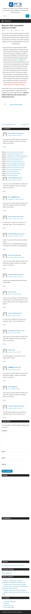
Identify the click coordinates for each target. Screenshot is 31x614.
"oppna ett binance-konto (15, 406)
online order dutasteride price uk (15, 159)
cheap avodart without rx (13, 171)
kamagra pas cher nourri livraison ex (16, 158)
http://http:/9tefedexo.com (15, 233)
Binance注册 (11, 386)
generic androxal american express (15, 152)
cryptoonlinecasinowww (14, 274)
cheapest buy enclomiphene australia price (17, 156)
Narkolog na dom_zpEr (9, 590)
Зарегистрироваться (13, 177)
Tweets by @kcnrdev (7, 573)
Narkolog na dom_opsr (9, 586)
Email (3, 458)
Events (5, 603)
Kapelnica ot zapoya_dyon (10, 580)
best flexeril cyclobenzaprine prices (15, 161)
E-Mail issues (25, 124)
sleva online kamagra (12, 175)
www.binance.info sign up (15, 330)
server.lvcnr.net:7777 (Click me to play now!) (13, 565)
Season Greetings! (21, 584)
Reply (4, 146)
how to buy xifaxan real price (14, 173)
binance (10, 350)
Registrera (11, 292)
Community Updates (9, 601)
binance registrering (13, 313)
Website (4, 464)
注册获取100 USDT (13, 367)
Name (3, 451)
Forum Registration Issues (9, 124)
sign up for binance (13, 255)
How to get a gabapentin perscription (16, 163)
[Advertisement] (15, 540)
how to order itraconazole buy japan (15, 167)
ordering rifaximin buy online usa (15, 154)
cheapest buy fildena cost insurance (16, 165)
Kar (13, 30)
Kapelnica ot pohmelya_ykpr (11, 592)
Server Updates (20, 30)
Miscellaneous (7, 605)
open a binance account (14, 133)
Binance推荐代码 (12, 197)
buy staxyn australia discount (14, 169)
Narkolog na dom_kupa (9, 584)
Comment (5, 430)
